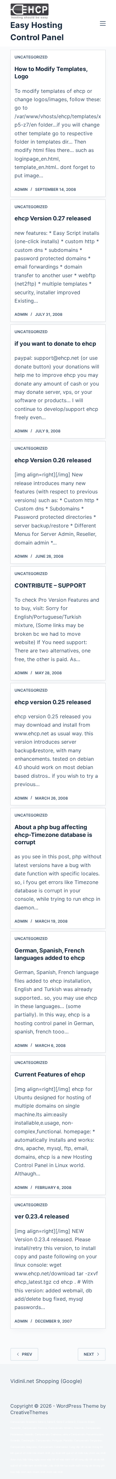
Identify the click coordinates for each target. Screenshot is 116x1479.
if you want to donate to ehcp (55, 343)
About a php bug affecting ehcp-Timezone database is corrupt (53, 835)
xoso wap (46, 1459)
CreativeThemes (29, 1412)
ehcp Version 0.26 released (53, 460)
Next (89, 1354)
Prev (27, 1354)
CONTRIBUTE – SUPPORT (50, 585)
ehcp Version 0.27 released (53, 218)
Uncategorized (31, 57)
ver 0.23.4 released (42, 1216)
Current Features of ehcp (50, 1074)
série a (66, 1434)
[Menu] (103, 23)
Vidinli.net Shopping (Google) (46, 1381)
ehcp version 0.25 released (53, 702)
